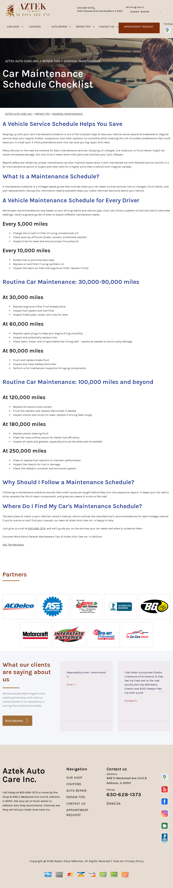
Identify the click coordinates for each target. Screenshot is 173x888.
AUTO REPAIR (59, 26)
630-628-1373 (84, 8)
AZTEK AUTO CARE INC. (22, 61)
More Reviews (14, 720)
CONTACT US (106, 26)
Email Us (114, 803)
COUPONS (35, 26)
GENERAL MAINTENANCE (82, 61)
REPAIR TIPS (83, 26)
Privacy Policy (134, 861)
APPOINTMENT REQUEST (138, 26)
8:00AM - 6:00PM (139, 11)
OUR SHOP (13, 26)
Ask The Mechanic (13, 544)
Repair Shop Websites (68, 861)
